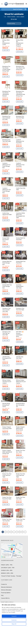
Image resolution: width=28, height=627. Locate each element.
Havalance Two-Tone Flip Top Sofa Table (6, 333)
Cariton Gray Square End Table (7, 214)
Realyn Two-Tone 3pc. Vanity (20, 451)
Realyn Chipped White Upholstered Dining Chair (7, 452)
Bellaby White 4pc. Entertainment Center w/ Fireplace (19, 43)
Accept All (14, 616)
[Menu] (2, 4)
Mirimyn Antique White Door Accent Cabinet (21, 382)
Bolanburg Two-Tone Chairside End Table (6, 118)
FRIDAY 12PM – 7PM (6, 564)
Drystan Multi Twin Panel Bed (20, 262)
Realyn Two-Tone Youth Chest (20, 520)
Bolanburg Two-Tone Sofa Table (6, 140)
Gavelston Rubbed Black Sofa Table (19, 286)
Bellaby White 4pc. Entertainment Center (6, 42)
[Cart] (26, 3)
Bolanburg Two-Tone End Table (20, 117)
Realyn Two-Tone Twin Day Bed (6, 520)
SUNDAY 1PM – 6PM (6, 570)
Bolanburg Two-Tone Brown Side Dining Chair (20, 68)
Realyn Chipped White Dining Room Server (20, 428)
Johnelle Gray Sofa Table (19, 357)
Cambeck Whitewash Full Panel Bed (20, 141)
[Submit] (25, 9)
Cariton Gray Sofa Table (20, 189)
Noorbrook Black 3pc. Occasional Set (20, 405)
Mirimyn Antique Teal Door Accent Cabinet (6, 382)
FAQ (2, 595)
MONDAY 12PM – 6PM (7, 573)
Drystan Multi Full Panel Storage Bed (6, 263)
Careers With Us (5, 598)
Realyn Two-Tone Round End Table (6, 498)
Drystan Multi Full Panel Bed (20, 238)
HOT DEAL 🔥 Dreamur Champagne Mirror (20, 334)
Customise (14, 620)
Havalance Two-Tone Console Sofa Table (6, 310)
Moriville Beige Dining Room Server (6, 405)
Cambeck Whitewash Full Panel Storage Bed (6, 165)
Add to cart (6, 50)
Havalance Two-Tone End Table (20, 309)
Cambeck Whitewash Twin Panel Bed (20, 165)
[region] (14, 614)
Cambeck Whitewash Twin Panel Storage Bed (6, 190)
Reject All (14, 623)
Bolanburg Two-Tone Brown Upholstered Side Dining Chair (20, 93)
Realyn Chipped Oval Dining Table (7, 427)
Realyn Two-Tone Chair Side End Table (6, 475)
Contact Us (4, 584)
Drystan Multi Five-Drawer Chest (5, 239)
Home (5, 16)
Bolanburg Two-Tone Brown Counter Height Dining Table (6, 69)
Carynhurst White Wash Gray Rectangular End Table (20, 215)
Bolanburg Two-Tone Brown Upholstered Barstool (6, 93)
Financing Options (5, 592)
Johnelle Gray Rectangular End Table (6, 358)
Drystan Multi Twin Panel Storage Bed (7, 286)
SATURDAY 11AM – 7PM (7, 567)
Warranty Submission (6, 587)
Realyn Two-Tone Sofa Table (20, 498)
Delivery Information (6, 590)
